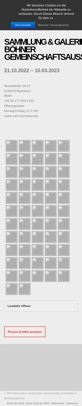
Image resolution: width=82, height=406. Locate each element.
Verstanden (23, 25)
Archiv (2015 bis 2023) (37, 403)
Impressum (72, 403)
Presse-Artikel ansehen (25, 332)
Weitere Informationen (53, 25)
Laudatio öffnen (19, 306)
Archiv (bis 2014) (15, 403)
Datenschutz (57, 403)
